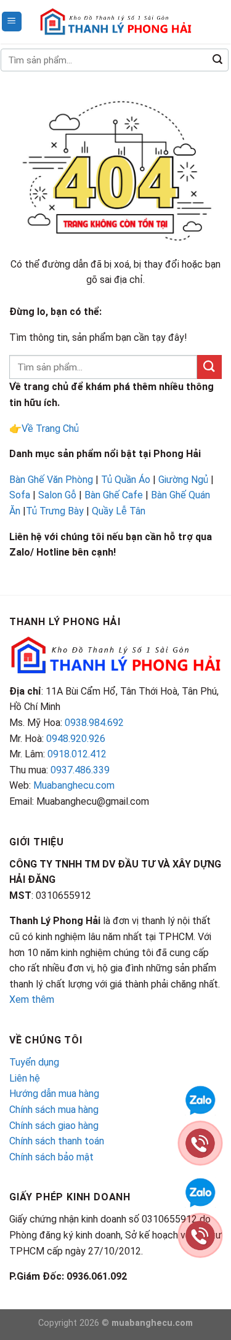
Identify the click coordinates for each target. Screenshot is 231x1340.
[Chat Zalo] (200, 1191)
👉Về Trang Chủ (44, 428)
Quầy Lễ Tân (120, 511)
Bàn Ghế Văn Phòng (51, 479)
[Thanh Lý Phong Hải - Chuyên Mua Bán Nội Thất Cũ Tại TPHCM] (116, 21)
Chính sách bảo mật (51, 1157)
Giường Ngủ (183, 479)
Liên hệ (24, 1078)
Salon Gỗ (57, 495)
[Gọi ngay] (200, 1234)
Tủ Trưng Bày (55, 511)
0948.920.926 (75, 738)
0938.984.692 (94, 722)
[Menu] (12, 22)
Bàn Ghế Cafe (113, 495)
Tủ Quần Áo (125, 479)
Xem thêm (31, 999)
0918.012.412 (77, 754)
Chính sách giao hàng (54, 1125)
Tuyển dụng (34, 1062)
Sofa (19, 495)
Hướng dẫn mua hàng (54, 1093)
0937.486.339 (80, 770)
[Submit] (217, 60)
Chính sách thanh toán (56, 1141)
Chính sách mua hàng (54, 1109)
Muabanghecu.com (74, 785)
